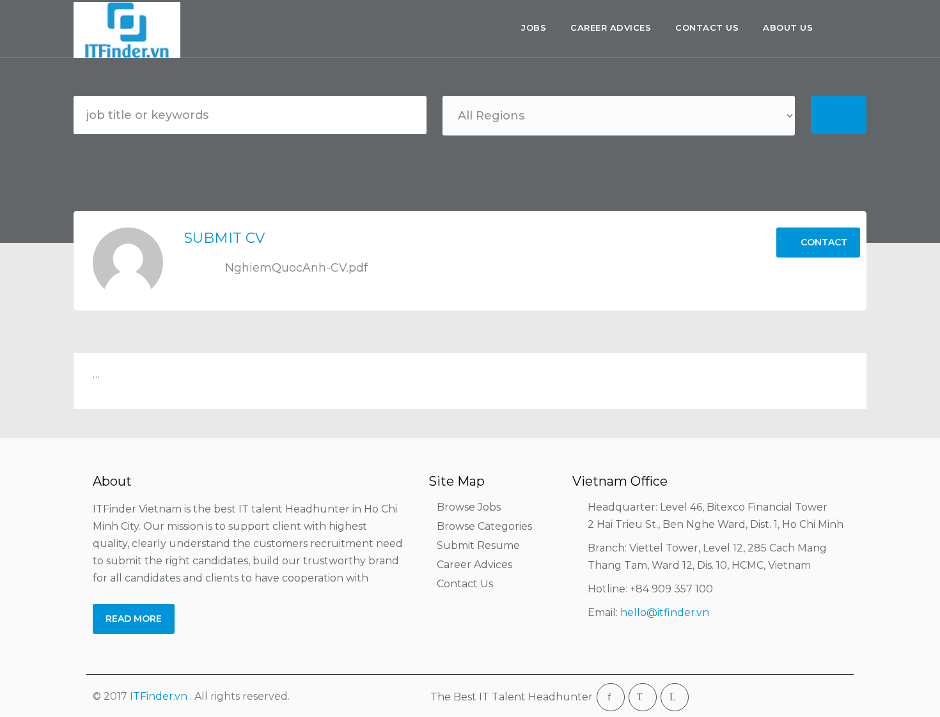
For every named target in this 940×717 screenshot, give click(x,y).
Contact (822, 242)
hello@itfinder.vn (664, 612)
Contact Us (707, 27)
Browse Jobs (469, 507)
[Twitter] (643, 697)
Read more (134, 618)
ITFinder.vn (158, 696)
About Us (788, 27)
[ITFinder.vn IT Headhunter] (130, 30)
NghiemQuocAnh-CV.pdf (295, 268)
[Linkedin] (675, 697)
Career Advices (610, 27)
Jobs (533, 27)
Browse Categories (484, 526)
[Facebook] (611, 697)
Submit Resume (478, 545)
